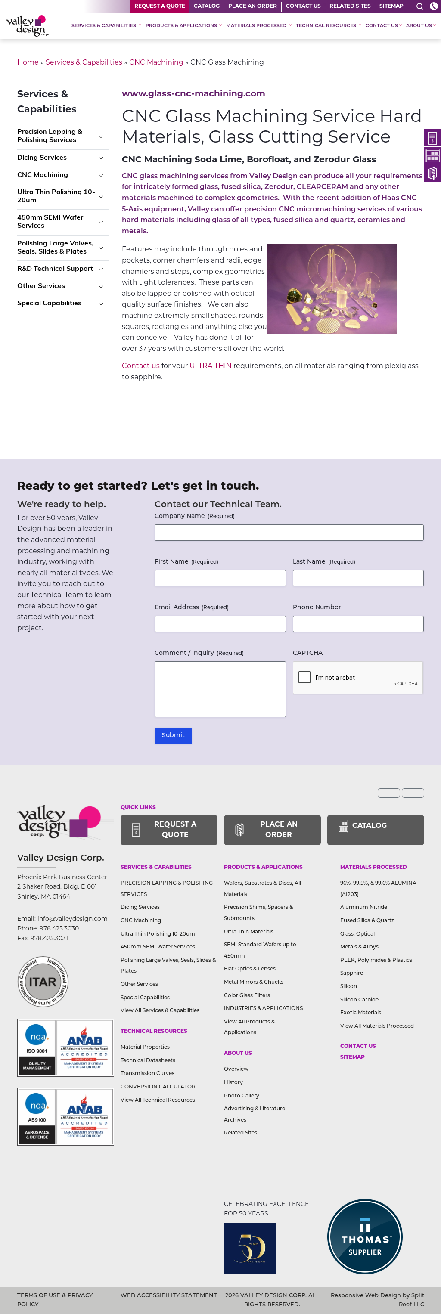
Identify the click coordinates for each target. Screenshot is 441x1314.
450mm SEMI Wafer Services (50, 221)
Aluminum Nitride (363, 907)
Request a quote (159, 6)
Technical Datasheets (148, 1060)
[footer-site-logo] (43, 981)
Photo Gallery (241, 1096)
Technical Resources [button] (326, 26)
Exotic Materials (360, 1013)
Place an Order (252, 6)
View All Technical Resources (158, 1100)
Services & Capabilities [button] (104, 26)
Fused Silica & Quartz (367, 921)
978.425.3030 (59, 928)
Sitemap (391, 6)
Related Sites (350, 6)
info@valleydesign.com (72, 919)
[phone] (434, 6)
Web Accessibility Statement (169, 1296)
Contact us (141, 366)
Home (28, 62)
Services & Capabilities (84, 62)
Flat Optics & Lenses (250, 969)
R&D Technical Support (55, 269)
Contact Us (303, 6)
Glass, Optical (357, 934)
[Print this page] (413, 793)
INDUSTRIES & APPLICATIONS (263, 1008)
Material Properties (145, 1047)
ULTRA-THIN (210, 366)
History (233, 1082)
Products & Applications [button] (182, 26)
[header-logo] (27, 26)
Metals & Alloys (359, 947)
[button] (419, 6)
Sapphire (351, 973)
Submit (173, 735)
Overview (236, 1069)
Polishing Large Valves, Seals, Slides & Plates (55, 247)
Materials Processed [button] (257, 26)
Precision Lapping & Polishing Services (49, 136)
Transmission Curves (147, 1073)
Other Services (41, 286)
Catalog (207, 6)
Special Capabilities (49, 303)
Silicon (348, 986)
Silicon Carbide (359, 1000)
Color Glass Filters (247, 995)
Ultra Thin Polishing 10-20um (56, 196)
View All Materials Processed (377, 1026)
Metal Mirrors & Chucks (253, 982)
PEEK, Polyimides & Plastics (376, 960)
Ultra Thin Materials (248, 932)
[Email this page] (389, 793)
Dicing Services (42, 158)
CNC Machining (156, 62)
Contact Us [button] (382, 26)
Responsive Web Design (366, 1296)
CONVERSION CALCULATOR (158, 1087)
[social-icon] (432, 137)
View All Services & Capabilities (160, 1010)
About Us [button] (419, 26)
